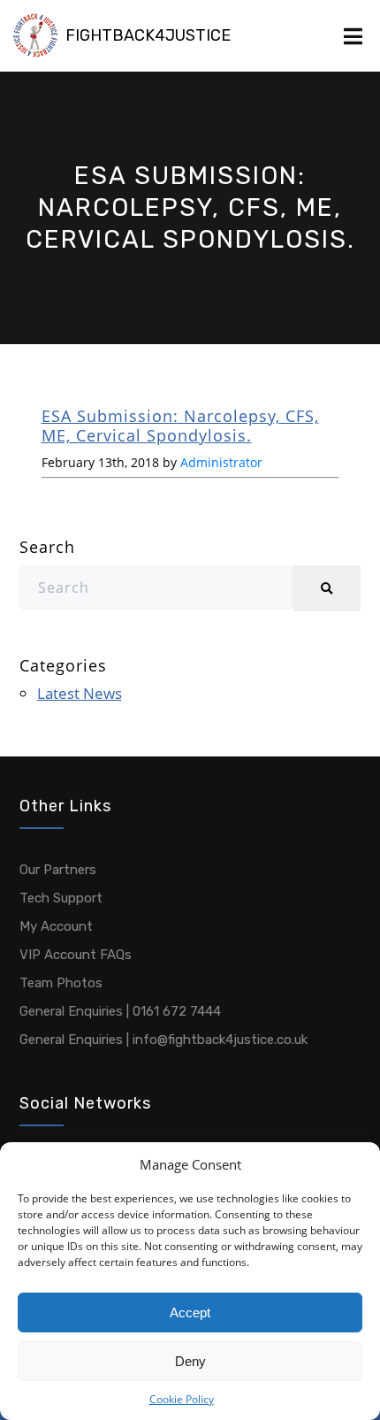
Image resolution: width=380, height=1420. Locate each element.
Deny (190, 1361)
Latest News (79, 693)
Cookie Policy (181, 1399)
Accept (190, 1312)
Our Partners (57, 870)
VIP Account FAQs (75, 955)
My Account (56, 926)
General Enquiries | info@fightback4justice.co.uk (163, 1040)
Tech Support (61, 898)
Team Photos (61, 983)
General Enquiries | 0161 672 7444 (120, 1011)
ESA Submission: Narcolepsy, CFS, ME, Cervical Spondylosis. (180, 425)
